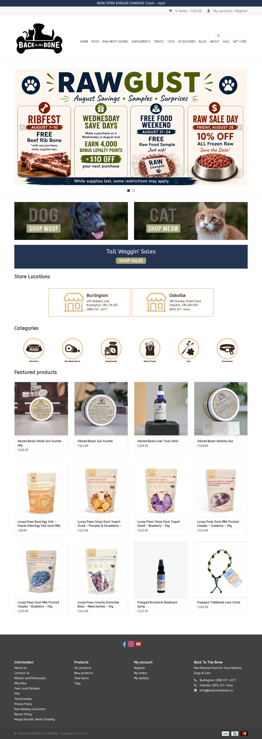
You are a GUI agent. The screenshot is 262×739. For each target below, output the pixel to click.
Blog (202, 41)
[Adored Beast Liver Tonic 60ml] (161, 408)
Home (84, 41)
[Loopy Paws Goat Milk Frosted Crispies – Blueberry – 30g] (41, 569)
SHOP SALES (131, 260)
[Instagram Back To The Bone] (131, 644)
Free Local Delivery (27, 688)
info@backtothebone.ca (216, 690)
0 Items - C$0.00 (188, 11)
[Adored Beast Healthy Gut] (221, 408)
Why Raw (20, 683)
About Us (20, 668)
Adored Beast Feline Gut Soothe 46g (39, 443)
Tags (77, 683)
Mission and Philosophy (30, 678)
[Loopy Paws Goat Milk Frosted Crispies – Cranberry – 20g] (221, 489)
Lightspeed (81, 733)
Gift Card (239, 41)
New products (83, 673)
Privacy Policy (23, 704)
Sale (226, 41)
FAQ (17, 694)
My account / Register (230, 11)
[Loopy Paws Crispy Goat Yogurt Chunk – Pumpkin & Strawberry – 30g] (101, 489)
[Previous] (22, 127)
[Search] (218, 35)
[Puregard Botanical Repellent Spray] (161, 569)
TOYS (171, 41)
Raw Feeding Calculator (30, 709)
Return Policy (23, 714)
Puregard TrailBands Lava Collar (218, 602)
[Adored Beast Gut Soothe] (101, 408)
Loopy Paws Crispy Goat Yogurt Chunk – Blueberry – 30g (158, 524)
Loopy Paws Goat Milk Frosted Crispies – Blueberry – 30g (38, 604)
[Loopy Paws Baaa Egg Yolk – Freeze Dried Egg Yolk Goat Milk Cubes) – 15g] (41, 489)
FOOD (95, 41)
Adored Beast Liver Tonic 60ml (157, 441)
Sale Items (81, 678)
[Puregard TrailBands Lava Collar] (221, 569)
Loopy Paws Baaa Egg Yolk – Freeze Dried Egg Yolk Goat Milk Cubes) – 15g (39, 524)
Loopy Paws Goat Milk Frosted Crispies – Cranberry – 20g (218, 524)
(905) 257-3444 (179, 309)
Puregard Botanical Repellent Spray (157, 604)
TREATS (159, 41)
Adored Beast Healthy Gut (215, 441)
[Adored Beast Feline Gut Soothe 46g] (41, 408)
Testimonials (23, 699)
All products (82, 668)
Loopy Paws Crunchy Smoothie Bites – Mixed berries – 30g (98, 604)
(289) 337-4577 (97, 309)
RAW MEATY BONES (115, 41)
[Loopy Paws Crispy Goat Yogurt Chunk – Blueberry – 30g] (161, 489)
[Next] (239, 127)
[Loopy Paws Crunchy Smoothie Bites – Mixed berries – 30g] (101, 569)
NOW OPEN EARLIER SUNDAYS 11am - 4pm (131, 3)
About (214, 41)
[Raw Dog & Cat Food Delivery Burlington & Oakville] (39, 38)
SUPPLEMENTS (141, 41)
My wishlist (141, 678)
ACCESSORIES (186, 41)
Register (139, 668)
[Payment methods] (225, 733)
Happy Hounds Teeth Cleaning (34, 719)
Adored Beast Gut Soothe (95, 441)
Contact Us (21, 673)
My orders (140, 673)
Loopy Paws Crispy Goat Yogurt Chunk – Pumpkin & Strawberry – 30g (99, 524)
